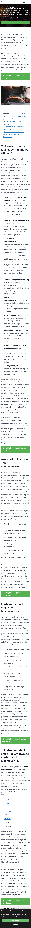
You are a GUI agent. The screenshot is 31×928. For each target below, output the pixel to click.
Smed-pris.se (6, 2)
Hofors (6, 807)
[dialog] (15, 918)
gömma (22, 113)
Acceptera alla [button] (15, 920)
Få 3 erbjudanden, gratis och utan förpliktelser (15, 22)
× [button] (29, 910)
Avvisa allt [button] (15, 924)
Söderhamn (8, 799)
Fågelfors (7, 811)
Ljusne (6, 803)
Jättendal (7, 819)
